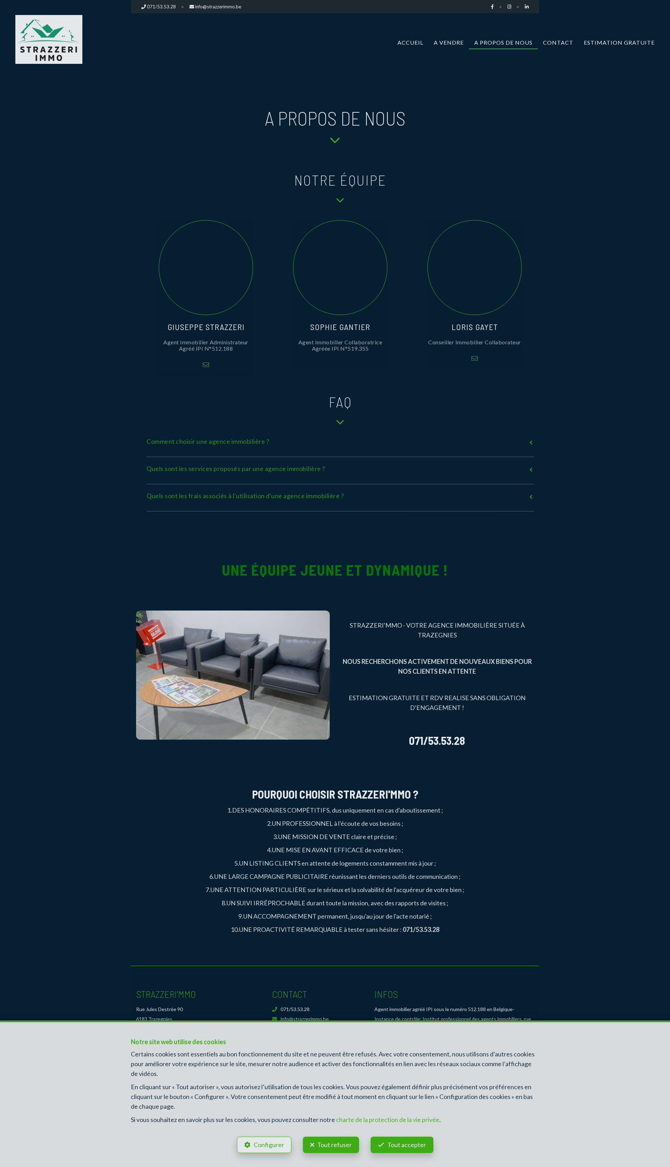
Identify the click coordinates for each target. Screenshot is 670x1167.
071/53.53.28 (295, 1009)
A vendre (449, 42)
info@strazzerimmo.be (305, 1019)
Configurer (269, 1145)
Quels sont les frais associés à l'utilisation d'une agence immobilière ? (245, 496)
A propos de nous (503, 42)
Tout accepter (406, 1145)
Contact (558, 42)
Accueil (410, 42)
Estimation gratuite (619, 42)
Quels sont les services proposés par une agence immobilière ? (236, 468)
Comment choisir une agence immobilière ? (208, 441)
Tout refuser (334, 1145)
